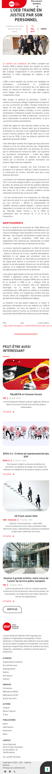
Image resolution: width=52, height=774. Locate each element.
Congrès (6, 708)
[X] (14, 771)
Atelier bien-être (10, 699)
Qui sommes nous (10, 665)
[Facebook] (5, 771)
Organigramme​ (9, 669)
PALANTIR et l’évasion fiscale (26, 394)
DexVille (6, 765)
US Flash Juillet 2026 (26, 516)
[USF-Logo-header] (14, 4)
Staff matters (8, 727)
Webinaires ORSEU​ (10, 692)
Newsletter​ (7, 731)
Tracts (5, 715)
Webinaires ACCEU (10, 695)
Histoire (6, 679)
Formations (7, 688)
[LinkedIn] (9, 771)
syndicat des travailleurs (16, 64)
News (5, 734)
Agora (5, 724)
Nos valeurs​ (7, 676)
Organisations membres (13, 662)
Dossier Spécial (9, 711)
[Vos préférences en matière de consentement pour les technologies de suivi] (47, 769)
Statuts (6, 672)
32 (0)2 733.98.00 (13, 757)
